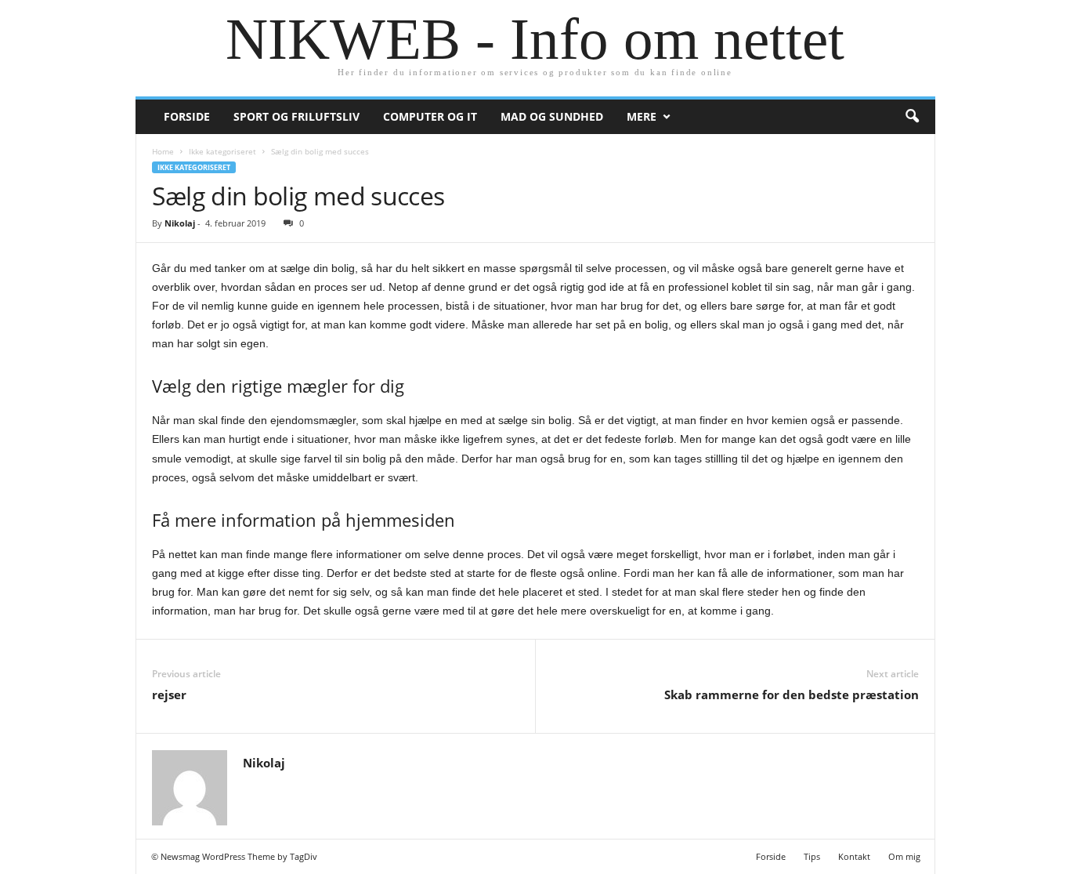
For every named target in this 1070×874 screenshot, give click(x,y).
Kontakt (854, 856)
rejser (169, 694)
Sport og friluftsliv (296, 116)
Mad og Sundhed (552, 116)
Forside (187, 116)
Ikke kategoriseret (222, 151)
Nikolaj (179, 223)
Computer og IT (430, 116)
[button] (912, 117)
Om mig (904, 856)
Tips (812, 856)
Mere (641, 116)
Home (163, 151)
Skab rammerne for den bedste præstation (791, 694)
